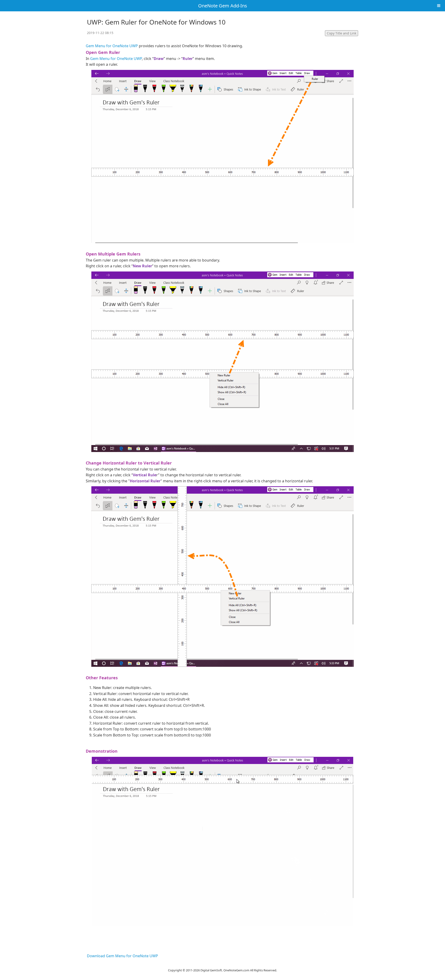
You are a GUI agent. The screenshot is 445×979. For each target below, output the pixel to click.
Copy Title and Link (341, 33)
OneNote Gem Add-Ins (222, 6)
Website (222, 964)
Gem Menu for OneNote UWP (112, 45)
